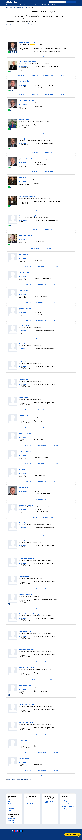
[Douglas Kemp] (12, 580)
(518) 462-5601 (23, 85)
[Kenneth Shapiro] (12, 436)
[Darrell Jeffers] (12, 275)
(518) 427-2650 (23, 690)
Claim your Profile (65, 804)
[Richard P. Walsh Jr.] (12, 161)
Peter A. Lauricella (25, 594)
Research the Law (24, 4)
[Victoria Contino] (12, 365)
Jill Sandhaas (23, 415)
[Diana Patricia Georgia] (12, 562)
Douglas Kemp (24, 577)
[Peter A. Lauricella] (12, 598)
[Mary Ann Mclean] (12, 635)
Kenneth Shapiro (25, 433)
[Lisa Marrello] (12, 383)
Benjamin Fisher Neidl (26, 649)
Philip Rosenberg (25, 685)
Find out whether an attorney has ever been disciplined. (49, 801)
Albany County (11, 818)
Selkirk (9, 806)
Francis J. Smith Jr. (25, 139)
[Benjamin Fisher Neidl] (12, 653)
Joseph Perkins (24, 397)
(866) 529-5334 (23, 47)
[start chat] (79, 835)
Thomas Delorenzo (25, 177)
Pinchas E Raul (24, 119)
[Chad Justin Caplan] (12, 238)
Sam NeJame (23, 469)
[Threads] (19, 831)
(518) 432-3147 (23, 124)
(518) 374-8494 (23, 181)
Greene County (11, 820)
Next (41, 775)
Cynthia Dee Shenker (26, 705)
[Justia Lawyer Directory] (11, 2)
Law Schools (31, 4)
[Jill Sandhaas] (12, 418)
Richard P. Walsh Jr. (25, 158)
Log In (68, 1)
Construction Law (20, 7)
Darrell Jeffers (24, 272)
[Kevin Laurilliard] (12, 84)
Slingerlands (11, 803)
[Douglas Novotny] (12, 311)
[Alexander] (12, 347)
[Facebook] (16, 831)
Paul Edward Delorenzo (27, 196)
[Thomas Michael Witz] (12, 671)
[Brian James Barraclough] (12, 219)
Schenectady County (12, 822)
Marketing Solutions (52, 4)
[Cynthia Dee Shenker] (12, 708)
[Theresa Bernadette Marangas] (12, 617)
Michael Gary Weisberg (27, 722)
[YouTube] (14, 831)
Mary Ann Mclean (25, 632)
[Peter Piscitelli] (12, 293)
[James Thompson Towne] (12, 65)
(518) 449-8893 (23, 259)
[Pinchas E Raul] (12, 123)
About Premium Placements (67, 806)
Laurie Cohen (23, 541)
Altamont (10, 805)
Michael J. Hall (24, 487)
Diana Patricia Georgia (27, 559)
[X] (22, 831)
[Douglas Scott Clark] (12, 508)
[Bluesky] (21, 831)
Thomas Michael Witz (26, 667)
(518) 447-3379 (23, 104)
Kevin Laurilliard (25, 81)
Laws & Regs (38, 4)
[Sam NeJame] (12, 472)
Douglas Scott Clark (26, 505)
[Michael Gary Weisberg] (12, 726)
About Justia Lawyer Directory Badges (65, 800)
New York (25, 7)
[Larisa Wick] (12, 743)
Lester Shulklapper (25, 451)
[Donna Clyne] (12, 526)
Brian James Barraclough (27, 216)
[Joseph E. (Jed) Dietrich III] (12, 46)
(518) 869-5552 (23, 220)
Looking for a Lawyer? (71, 834)
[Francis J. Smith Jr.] (12, 142)
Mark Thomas (23, 254)
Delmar (9, 801)
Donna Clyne (23, 523)
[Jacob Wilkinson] (12, 761)
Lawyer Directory (13, 7)
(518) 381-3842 (23, 491)
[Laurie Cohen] (12, 544)
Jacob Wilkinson (24, 758)
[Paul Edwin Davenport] (12, 103)
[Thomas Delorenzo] (12, 180)
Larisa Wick (23, 740)
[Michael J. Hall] (12, 490)
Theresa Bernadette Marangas (29, 614)
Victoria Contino (24, 362)
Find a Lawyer (9, 4)
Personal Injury (29, 801)
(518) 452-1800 (23, 66)
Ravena (9, 810)
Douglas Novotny (25, 308)
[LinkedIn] (12, 831)
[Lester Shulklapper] (12, 454)
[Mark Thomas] (12, 257)
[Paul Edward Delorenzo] (12, 200)
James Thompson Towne (27, 62)
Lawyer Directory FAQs (66, 803)
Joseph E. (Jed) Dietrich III (27, 42)
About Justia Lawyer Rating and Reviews (67, 808)
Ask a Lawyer (16, 4)
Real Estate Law (29, 803)
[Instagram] (17, 831)
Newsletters (44, 4)
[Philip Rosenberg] (12, 688)
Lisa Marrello (23, 380)
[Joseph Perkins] (12, 401)
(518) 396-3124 (23, 239)
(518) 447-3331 (23, 162)
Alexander (22, 344)
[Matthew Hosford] (12, 329)
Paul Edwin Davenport (26, 100)
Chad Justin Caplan (25, 235)
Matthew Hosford (25, 326)
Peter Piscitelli (24, 290)
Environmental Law (30, 800)
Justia (7, 7)
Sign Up (73, 1)
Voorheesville (11, 808)
